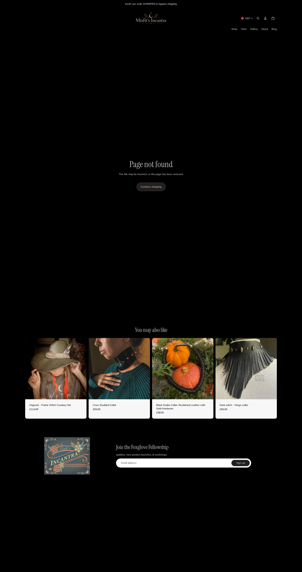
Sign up (240, 462)
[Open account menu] (265, 18)
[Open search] (258, 18)
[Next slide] (81, 369)
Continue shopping (151, 186)
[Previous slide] (30, 369)
